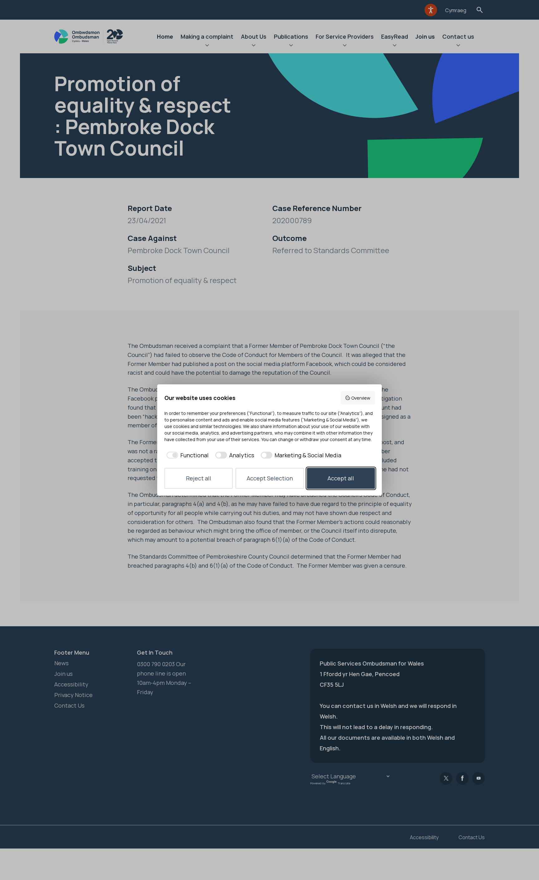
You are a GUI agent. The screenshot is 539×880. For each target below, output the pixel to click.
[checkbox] (186, 455)
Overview (360, 398)
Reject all (198, 478)
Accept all (341, 478)
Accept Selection (270, 478)
